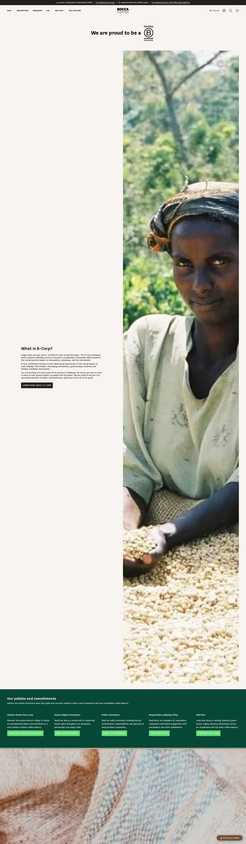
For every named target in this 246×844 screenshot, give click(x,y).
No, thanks (134, 445)
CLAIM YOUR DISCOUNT (143, 436)
